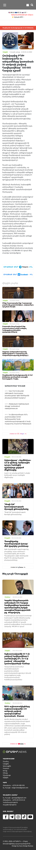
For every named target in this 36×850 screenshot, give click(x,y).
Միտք (5, 773)
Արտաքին (7, 766)
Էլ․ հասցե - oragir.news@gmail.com (15, 788)
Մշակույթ (7, 775)
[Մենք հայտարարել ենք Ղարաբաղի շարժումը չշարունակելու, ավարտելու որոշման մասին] (18, 292)
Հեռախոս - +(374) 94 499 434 (14, 785)
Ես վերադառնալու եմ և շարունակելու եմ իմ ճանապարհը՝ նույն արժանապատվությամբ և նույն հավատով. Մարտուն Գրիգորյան (18, 419)
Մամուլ (6, 761)
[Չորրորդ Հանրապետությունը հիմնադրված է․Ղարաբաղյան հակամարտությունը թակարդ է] (18, 341)
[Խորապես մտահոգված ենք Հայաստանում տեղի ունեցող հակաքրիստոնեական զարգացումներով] (18, 316)
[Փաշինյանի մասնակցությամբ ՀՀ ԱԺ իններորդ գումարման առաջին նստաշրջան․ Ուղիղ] (18, 364)
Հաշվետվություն (9, 804)
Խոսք (5, 770)
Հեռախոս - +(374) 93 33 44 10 (14, 800)
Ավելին (5, 777)
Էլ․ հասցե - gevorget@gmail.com (14, 798)
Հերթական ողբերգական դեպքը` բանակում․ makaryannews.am (17, 406)
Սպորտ (6, 768)
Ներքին (5, 300)
